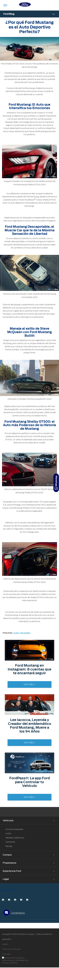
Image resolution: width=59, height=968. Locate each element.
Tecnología (25, 633)
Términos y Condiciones (11, 949)
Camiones (10, 842)
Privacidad (6, 954)
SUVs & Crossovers (14, 829)
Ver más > (29, 684)
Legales (5, 944)
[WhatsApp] (56, 483)
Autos (16, 633)
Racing (8, 846)
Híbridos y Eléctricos (14, 838)
